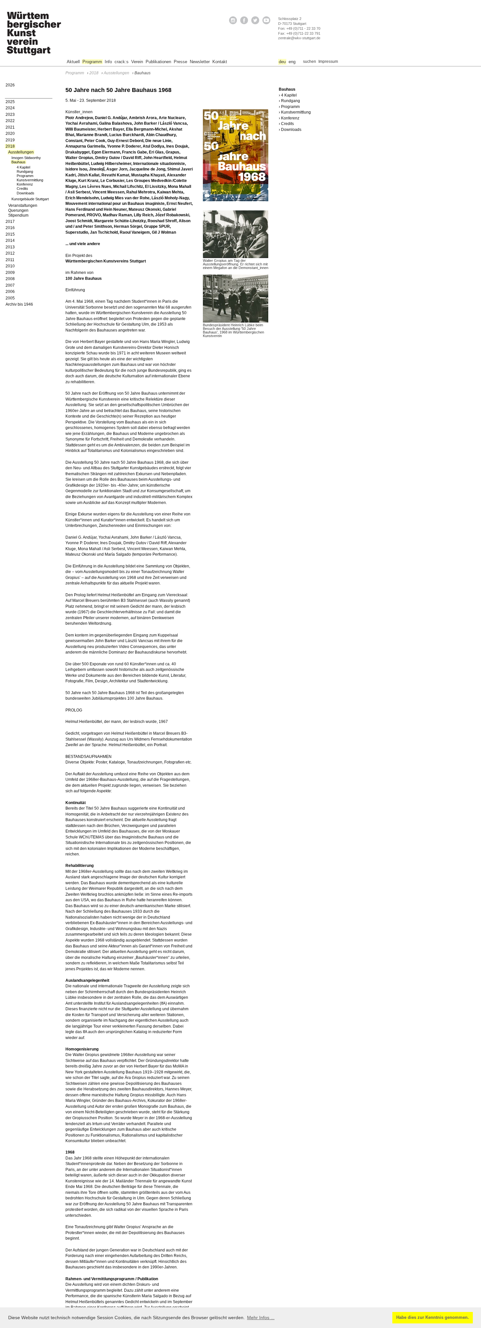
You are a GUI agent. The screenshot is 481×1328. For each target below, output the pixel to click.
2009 (10, 272)
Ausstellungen (21, 152)
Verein (137, 61)
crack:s (122, 61)
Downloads (25, 193)
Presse (180, 61)
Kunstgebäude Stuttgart (30, 199)
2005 (10, 298)
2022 (10, 120)
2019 (10, 140)
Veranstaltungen (22, 205)
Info (108, 61)
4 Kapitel (23, 167)
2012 (10, 253)
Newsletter (200, 61)
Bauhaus (18, 162)
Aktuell (73, 61)
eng (292, 61)
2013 (10, 247)
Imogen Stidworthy (26, 158)
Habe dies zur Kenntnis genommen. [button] (432, 1317)
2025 (10, 101)
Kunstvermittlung (30, 180)
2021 (10, 127)
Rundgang (25, 171)
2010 (10, 266)
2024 (10, 108)
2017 (10, 221)
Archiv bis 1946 (19, 304)
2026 (10, 85)
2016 (10, 227)
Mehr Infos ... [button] (261, 1317)
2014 (10, 240)
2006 (10, 291)
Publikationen (158, 61)
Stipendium (18, 215)
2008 (10, 279)
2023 (10, 114)
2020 (10, 133)
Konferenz (25, 184)
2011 (10, 260)
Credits (22, 188)
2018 (10, 146)
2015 (10, 234)
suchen (309, 61)
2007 (10, 285)
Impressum (328, 61)
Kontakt (219, 61)
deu (282, 61)
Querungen (18, 210)
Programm (92, 61)
